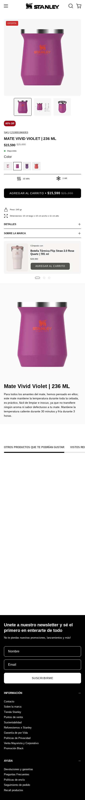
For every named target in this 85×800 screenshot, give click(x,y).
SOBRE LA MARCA (15, 233)
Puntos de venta (13, 717)
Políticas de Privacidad (17, 737)
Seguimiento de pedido (17, 784)
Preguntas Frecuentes (16, 774)
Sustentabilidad (13, 722)
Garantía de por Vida (16, 732)
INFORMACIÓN (13, 693)
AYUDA (8, 760)
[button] (70, 6)
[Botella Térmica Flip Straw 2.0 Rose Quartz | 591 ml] (17, 257)
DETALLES (10, 224)
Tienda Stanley (12, 711)
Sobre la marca (12, 706)
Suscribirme (42, 678)
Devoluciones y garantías (18, 769)
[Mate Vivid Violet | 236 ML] (23, 107)
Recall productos (13, 790)
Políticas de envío (14, 779)
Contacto (9, 701)
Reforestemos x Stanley (18, 727)
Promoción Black (14, 748)
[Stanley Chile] (42, 6)
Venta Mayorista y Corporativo (21, 743)
